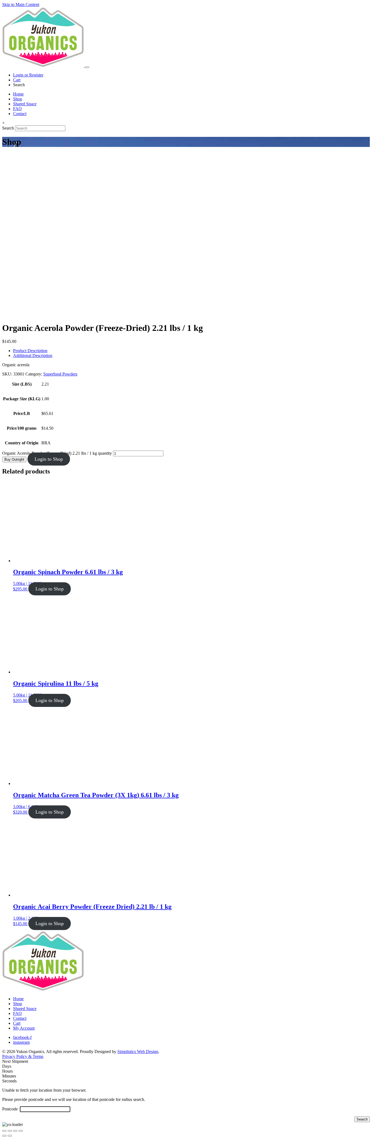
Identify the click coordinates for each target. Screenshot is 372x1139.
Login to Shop (49, 459)
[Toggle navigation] (87, 67)
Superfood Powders (60, 374)
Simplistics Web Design (137, 1051)
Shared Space (24, 103)
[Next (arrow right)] (10, 1136)
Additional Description (32, 355)
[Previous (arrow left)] (4, 1136)
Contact (19, 113)
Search (8, 128)
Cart (16, 80)
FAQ (17, 108)
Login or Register (28, 75)
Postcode (10, 1109)
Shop (17, 99)
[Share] (15, 1131)
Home (18, 94)
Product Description (30, 350)
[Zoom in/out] (4, 1131)
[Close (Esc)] (21, 1131)
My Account (24, 1028)
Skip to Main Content (20, 4)
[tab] (191, 350)
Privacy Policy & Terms (22, 1056)
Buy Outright (14, 459)
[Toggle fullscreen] (10, 1131)
